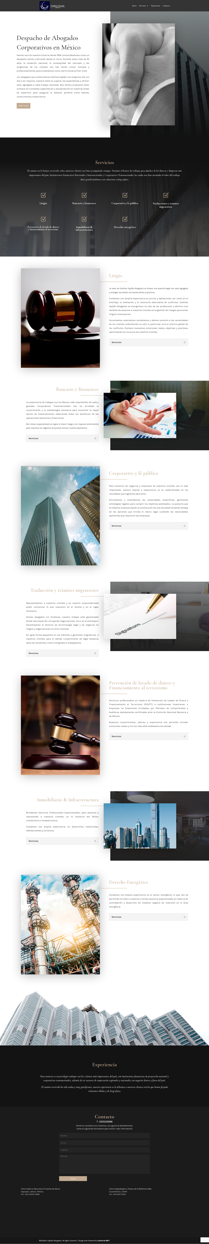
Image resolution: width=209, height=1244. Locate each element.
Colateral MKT (103, 1240)
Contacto (166, 6)
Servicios (142, 6)
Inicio (134, 6)
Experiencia (155, 6)
